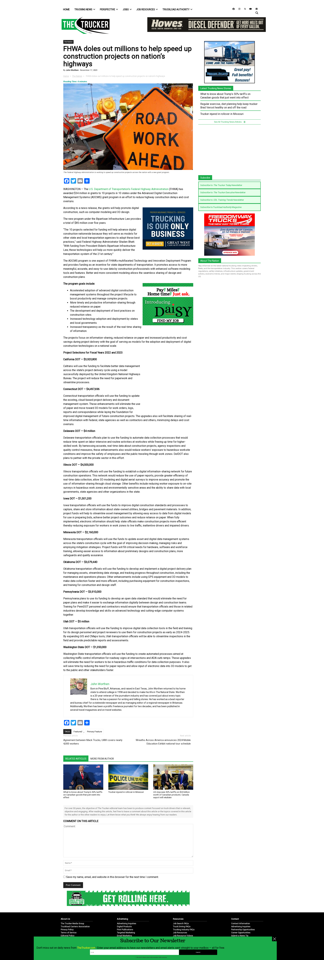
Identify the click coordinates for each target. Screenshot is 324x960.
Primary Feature (94, 731)
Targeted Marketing (126, 921)
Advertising (122, 907)
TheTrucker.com (86, 947)
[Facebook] (232, 8)
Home (66, 9)
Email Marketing (124, 924)
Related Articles (75, 758)
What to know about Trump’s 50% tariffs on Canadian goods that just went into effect (82, 795)
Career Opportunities (240, 921)
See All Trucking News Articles (228, 122)
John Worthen (72, 70)
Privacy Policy (67, 918)
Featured (78, 731)
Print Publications (125, 918)
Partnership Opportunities (243, 918)
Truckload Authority (176, 9)
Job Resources (145, 9)
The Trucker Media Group (72, 912)
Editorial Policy (67, 924)
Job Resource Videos (183, 924)
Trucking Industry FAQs (184, 918)
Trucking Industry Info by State (187, 930)
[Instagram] (238, 8)
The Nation (68, 42)
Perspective (107, 9)
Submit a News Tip (239, 924)
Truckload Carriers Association (75, 915)
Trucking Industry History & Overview (190, 927)
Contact (235, 907)
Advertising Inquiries (126, 912)
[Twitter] (244, 8)
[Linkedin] (255, 8)
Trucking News (83, 9)
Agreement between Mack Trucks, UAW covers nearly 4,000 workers (92, 742)
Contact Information (240, 912)
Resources (178, 907)
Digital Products (124, 915)
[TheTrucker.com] (84, 25)
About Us (65, 907)
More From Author (102, 758)
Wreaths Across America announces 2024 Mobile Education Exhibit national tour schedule (163, 742)
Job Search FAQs (181, 912)
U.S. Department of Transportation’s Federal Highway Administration (128, 189)
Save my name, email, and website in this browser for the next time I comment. (112, 877)
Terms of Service (68, 921)
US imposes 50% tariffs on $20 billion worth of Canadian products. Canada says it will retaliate (171, 795)
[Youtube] (249, 8)
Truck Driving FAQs (182, 915)
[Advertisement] (168, 386)
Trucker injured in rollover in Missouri (126, 792)
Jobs (126, 9)
